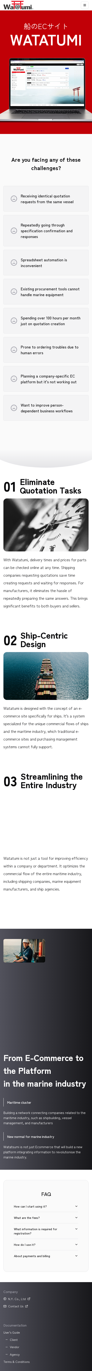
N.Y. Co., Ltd (17, 1299)
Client (14, 1339)
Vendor (14, 1347)
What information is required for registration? (35, 1231)
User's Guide (11, 1332)
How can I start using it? (30, 1206)
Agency (15, 1354)
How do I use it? (25, 1244)
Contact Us (15, 1306)
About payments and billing (32, 1256)
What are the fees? (27, 1217)
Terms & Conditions (16, 1361)
